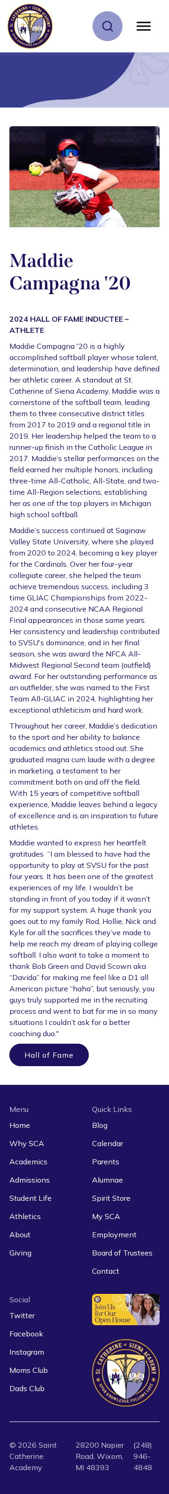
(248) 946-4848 (142, 1456)
